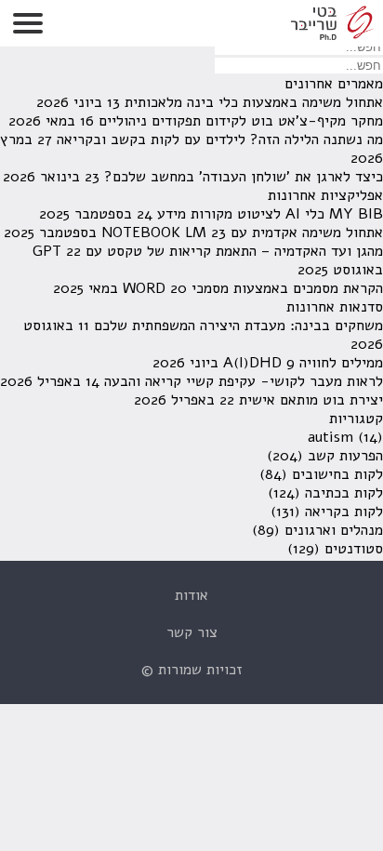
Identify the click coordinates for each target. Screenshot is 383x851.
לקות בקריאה (344, 511)
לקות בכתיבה (344, 493)
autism (330, 437)
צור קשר (192, 632)
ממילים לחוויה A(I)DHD (303, 362)
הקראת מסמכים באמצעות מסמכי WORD (253, 288)
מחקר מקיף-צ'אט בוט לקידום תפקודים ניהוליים (241, 121)
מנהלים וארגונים (333, 530)
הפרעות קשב (345, 455)
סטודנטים (353, 549)
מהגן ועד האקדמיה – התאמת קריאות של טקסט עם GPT (208, 251)
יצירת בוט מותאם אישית (311, 400)
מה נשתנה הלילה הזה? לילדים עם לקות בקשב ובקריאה (220, 139)
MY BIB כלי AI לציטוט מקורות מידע (270, 214)
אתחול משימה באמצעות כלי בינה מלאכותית (254, 102)
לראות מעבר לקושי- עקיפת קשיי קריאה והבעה (243, 381)
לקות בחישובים (337, 474)
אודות (191, 595)
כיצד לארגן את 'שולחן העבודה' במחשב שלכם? (243, 176)
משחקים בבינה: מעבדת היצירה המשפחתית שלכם (238, 325)
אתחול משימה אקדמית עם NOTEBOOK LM (242, 232)
